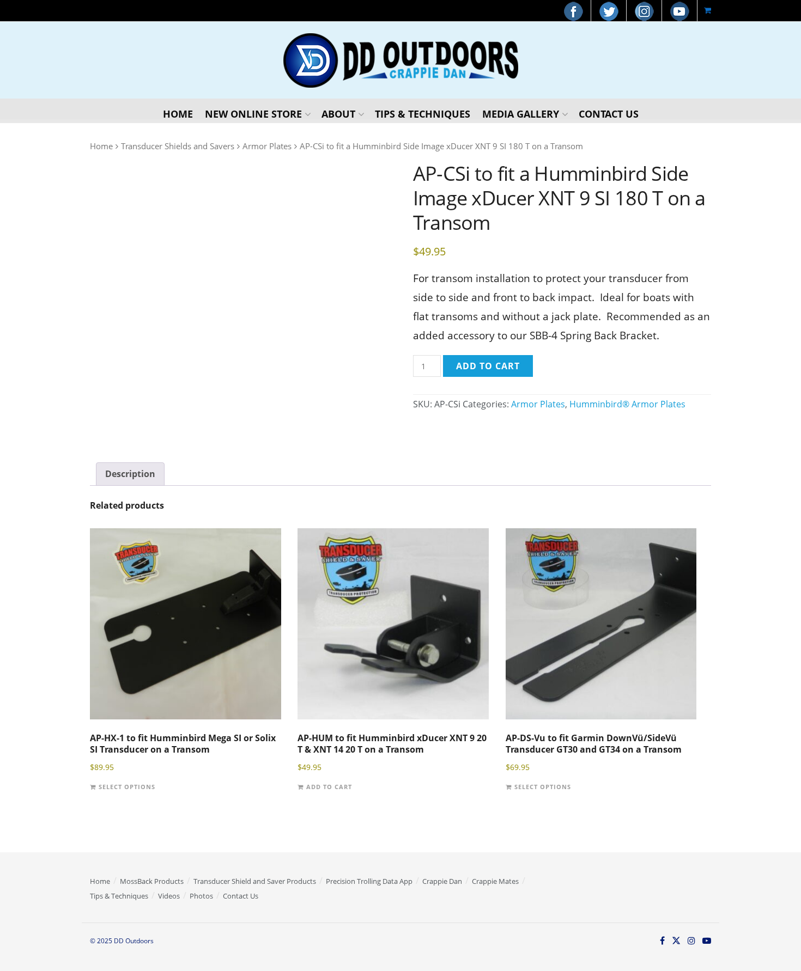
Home (101, 146)
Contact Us (240, 896)
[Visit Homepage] (400, 60)
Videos (169, 896)
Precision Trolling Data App (369, 881)
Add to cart (488, 366)
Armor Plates (267, 146)
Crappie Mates (495, 881)
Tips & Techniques (119, 896)
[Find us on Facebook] (662, 941)
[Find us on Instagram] (691, 941)
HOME (178, 113)
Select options (127, 787)
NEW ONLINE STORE (253, 113)
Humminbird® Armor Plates (627, 404)
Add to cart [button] (329, 787)
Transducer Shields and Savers (177, 146)
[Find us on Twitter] (676, 941)
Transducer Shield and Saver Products (254, 881)
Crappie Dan (442, 881)
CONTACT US (609, 113)
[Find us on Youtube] (706, 941)
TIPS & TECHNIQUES (422, 113)
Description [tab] (130, 474)
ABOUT (338, 113)
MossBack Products (152, 881)
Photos (201, 896)
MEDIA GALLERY (520, 113)
